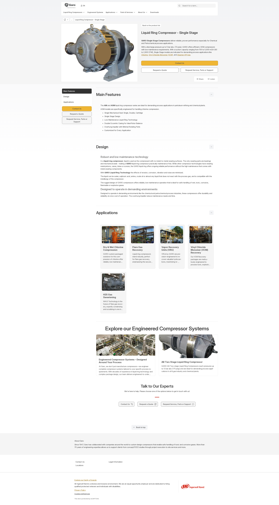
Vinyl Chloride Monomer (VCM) (161, 55)
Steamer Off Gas (183, 55)
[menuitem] (74, 12)
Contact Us (80, 462)
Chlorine (144, 55)
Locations (79, 465)
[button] (157, 94)
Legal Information (115, 462)
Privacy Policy (80, 490)
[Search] (179, 6)
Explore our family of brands (85, 480)
